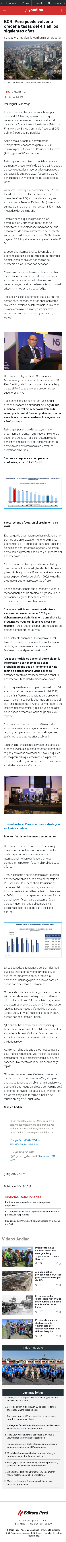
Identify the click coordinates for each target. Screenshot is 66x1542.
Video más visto (33, 1347)
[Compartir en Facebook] (57, 1263)
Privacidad (55, 1530)
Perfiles (25, 3)
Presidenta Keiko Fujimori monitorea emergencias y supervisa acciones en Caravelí (47, 1253)
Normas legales (56, 3)
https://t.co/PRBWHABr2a (26, 1140)
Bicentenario (12, 3)
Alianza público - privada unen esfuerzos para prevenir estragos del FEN (48, 1276)
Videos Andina (15, 1239)
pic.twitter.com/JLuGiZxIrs (24, 1143)
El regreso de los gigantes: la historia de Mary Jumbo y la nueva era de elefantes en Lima (48, 1302)
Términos (44, 1530)
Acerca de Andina (29, 1530)
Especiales (39, 3)
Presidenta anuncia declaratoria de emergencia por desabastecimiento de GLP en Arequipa (47, 1326)
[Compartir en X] (60, 1263)
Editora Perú (13, 1530)
